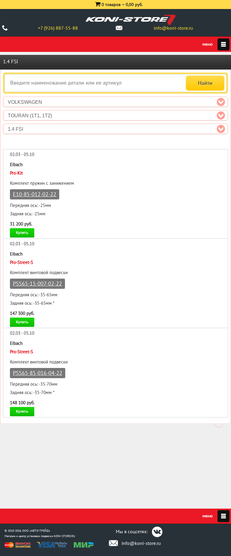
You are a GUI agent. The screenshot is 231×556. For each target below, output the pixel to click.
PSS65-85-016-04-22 (37, 372)
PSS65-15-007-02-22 (37, 283)
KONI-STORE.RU (64, 536)
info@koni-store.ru (173, 28)
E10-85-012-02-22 (34, 194)
